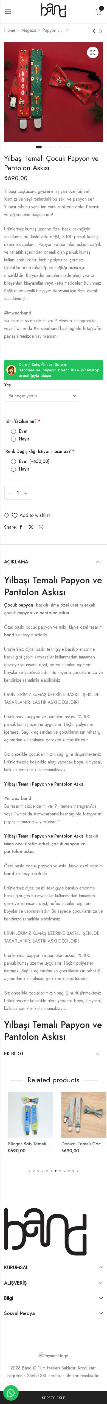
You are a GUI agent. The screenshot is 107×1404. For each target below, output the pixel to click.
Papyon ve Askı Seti (53, 30)
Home (9, 30)
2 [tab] (45, 147)
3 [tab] (50, 147)
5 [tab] (60, 147)
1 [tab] (39, 147)
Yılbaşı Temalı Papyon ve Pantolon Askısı (53, 586)
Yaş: (8, 385)
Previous (9, 95)
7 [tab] (70, 147)
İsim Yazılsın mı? (22, 421)
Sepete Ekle (53, 1398)
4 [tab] (55, 147)
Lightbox (92, 52)
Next (97, 95)
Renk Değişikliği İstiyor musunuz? (40, 451)
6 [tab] (65, 147)
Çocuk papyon (19, 605)
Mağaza (28, 30)
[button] (29, 1171)
